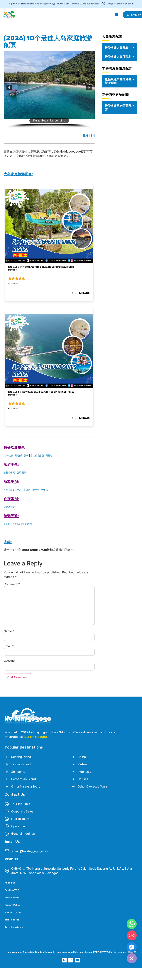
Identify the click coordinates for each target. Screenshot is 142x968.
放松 (6, 472)
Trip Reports (12, 919)
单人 (19, 489)
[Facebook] (64, 960)
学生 (6, 489)
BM (92, 135)
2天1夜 (7, 524)
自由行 (34, 455)
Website (9, 660)
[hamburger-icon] (116, 14)
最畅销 (18, 455)
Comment (12, 584)
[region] (49, 91)
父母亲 (35, 489)
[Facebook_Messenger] (132, 947)
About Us (10, 882)
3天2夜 (17, 524)
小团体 (26, 489)
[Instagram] (70, 960)
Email (9, 646)
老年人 (44, 489)
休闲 (12, 472)
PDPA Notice (12, 897)
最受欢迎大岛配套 (117, 47)
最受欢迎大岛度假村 (118, 56)
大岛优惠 (8, 455)
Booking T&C (12, 890)
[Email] (132, 935)
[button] (9, 87)
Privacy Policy (12, 905)
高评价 (49, 455)
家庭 (12, 489)
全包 (41, 455)
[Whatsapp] (132, 924)
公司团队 (21, 472)
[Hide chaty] (132, 958)
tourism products (35, 737)
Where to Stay (13, 912)
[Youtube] (77, 960)
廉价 (26, 455)
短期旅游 (27, 524)
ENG (85, 135)
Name (9, 631)
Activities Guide (14, 927)
